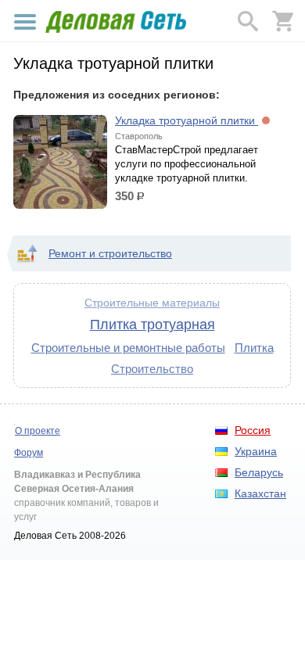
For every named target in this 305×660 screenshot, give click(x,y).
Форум (28, 452)
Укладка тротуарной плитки (186, 120)
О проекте (37, 430)
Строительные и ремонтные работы (128, 347)
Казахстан (260, 493)
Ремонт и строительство (110, 253)
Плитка (254, 347)
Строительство (152, 368)
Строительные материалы (152, 302)
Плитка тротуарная (152, 324)
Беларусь (259, 472)
